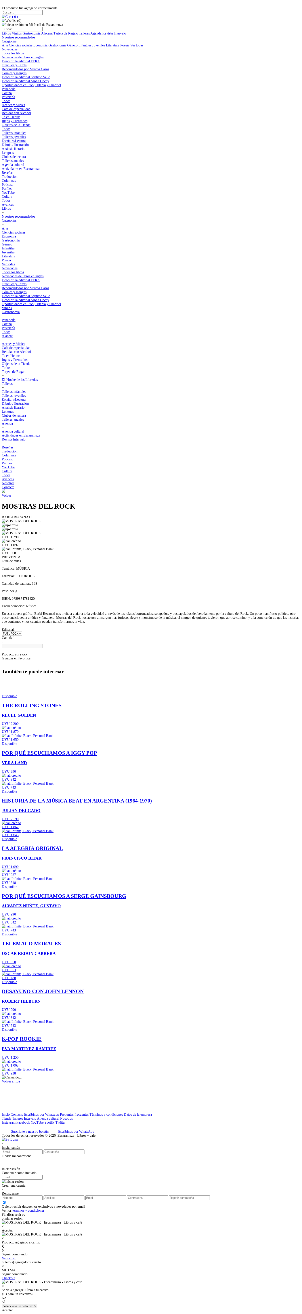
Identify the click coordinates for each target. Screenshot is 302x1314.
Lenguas (8, 153)
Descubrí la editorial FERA (21, 61)
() (14, 17)
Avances (8, 204)
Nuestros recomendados (18, 37)
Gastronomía (32, 33)
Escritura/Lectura (14, 141)
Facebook (23, 1122)
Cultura (7, 196)
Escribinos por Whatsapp (41, 1114)
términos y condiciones (28, 1210)
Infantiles (85, 45)
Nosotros (8, 483)
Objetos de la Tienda (16, 125)
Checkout (8, 1278)
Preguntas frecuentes (74, 1114)
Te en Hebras (11, 117)
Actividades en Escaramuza (21, 168)
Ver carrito (9, 1258)
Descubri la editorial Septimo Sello (26, 77)
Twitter (60, 1122)
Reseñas (7, 172)
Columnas (9, 180)
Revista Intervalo (114, 33)
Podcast (7, 184)
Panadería (8, 89)
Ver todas (136, 45)
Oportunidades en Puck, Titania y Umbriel (31, 85)
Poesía (125, 45)
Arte (5, 45)
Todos (6, 101)
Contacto (8, 487)
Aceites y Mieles (13, 105)
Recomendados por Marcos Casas (25, 69)
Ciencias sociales (21, 45)
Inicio (6, 1114)
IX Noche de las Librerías (20, 379)
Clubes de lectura (14, 157)
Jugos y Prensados (14, 121)
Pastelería (8, 97)
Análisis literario (13, 149)
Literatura (113, 45)
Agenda (96, 33)
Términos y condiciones (106, 1114)
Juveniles (99, 45)
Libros (7, 33)
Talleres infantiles (14, 133)
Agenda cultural (13, 165)
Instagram (9, 1122)
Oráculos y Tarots (14, 65)
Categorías (9, 41)
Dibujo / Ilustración (15, 145)
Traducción (9, 176)
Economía (40, 45)
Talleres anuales (13, 161)
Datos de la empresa (138, 1114)
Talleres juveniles (14, 137)
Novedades (9, 49)
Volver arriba (11, 1081)
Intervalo (30, 1118)
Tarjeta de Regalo (66, 33)
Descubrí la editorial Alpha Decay (25, 81)
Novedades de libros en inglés (23, 57)
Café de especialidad (16, 109)
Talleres (84, 33)
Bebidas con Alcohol (16, 113)
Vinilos (17, 33)
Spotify (49, 1122)
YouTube (8, 192)
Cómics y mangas (14, 73)
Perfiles (7, 188)
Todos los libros (13, 53)
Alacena (47, 33)
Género (72, 45)
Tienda (7, 1118)
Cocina (7, 93)
